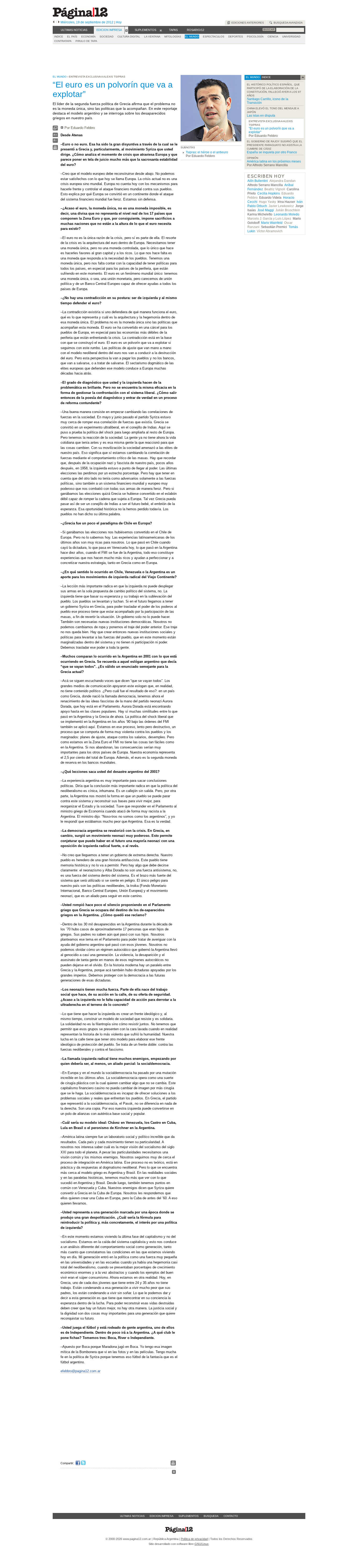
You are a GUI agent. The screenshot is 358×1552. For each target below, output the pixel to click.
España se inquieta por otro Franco (272, 152)
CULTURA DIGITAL (128, 36)
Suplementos (188, 1516)
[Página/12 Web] (80, 18)
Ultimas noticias (132, 1516)
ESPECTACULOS (213, 36)
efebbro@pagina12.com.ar (80, 1371)
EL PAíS (72, 36)
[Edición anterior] (54, 22)
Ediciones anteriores (247, 22)
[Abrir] (126, 30)
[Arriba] (174, 1473)
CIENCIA (273, 36)
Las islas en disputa (261, 115)
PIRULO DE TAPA (86, 41)
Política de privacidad (194, 1538)
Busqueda (211, 1516)
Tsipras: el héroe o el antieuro (207, 152)
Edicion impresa (161, 1516)
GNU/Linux (201, 1543)
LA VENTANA (152, 36)
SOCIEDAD (106, 36)
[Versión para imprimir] (55, 149)
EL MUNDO (192, 36)
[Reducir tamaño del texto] (55, 142)
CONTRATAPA (63, 41)
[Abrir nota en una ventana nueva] (55, 129)
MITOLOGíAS (172, 36)
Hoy (119, 22)
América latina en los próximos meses (274, 161)
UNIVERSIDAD (291, 36)
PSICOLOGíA (255, 36)
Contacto (231, 1516)
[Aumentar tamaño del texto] (55, 136)
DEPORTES (235, 36)
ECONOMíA (88, 36)
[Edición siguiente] (59, 22)
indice (266, 77)
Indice (58, 36)
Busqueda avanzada (287, 22)
